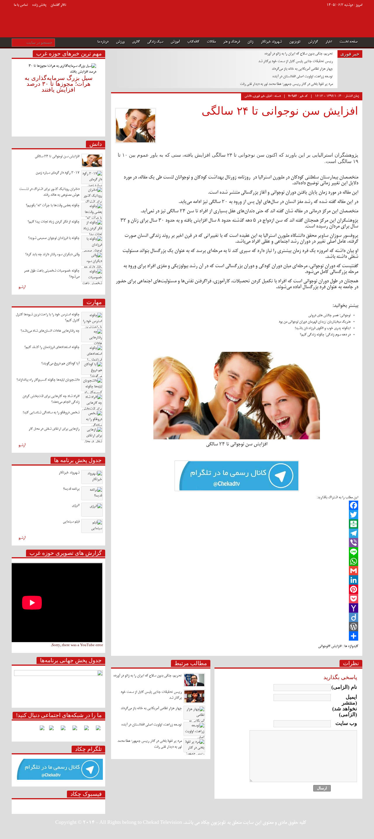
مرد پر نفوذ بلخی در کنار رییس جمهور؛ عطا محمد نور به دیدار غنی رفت (286, 84)
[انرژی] (92, 510)
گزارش (313, 42)
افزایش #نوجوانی (330, 646)
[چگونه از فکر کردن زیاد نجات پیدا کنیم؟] (92, 226)
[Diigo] (236, 617)
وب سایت (346, 723)
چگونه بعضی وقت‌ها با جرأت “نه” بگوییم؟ (52, 205)
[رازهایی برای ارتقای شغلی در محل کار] (92, 433)
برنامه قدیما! (71, 489)
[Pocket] (236, 598)
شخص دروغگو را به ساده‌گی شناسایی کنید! (51, 413)
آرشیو (21, 287)
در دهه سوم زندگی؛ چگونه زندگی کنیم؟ (325, 335)
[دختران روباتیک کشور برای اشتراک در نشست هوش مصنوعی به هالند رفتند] (92, 193)
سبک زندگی (155, 42)
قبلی (16, 95)
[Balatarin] (236, 524)
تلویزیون (295, 42)
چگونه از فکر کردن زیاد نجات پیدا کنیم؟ (53, 222)
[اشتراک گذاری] (236, 636)
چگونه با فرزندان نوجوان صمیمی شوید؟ (53, 238)
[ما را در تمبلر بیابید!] (39, 730)
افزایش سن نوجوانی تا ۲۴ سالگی (280, 110)
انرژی (75, 505)
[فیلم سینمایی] (92, 526)
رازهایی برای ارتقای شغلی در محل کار (54, 429)
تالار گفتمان (58, 5)
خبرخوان (18, 17)
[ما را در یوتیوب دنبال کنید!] (49, 730)
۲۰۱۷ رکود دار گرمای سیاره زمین (57, 173)
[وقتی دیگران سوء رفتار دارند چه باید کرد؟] (92, 259)
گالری (136, 42)
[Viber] (236, 542)
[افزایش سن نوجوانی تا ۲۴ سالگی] (92, 161)
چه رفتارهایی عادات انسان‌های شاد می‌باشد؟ (49, 331)
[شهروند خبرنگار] (92, 477)
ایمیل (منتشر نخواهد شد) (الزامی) (344, 705)
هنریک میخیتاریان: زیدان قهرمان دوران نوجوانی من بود (315, 322)
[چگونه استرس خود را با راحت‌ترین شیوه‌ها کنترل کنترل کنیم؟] (92, 319)
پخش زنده (39, 5)
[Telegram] (236, 533)
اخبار (328, 42)
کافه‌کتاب (193, 42)
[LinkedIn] (236, 580)
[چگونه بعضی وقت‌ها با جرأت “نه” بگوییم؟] (92, 210)
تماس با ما (21, 5)
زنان (250, 42)
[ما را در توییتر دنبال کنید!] (84, 730)
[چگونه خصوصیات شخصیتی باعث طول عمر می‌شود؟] (92, 275)
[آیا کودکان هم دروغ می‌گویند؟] (92, 368)
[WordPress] (236, 626)
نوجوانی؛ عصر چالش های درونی (329, 315)
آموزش (175, 42)
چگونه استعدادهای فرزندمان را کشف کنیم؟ (51, 347)
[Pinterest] (236, 589)
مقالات (211, 42)
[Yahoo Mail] (236, 608)
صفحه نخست (349, 42)
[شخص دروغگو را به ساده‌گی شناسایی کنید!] (92, 417)
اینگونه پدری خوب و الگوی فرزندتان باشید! (323, 328)
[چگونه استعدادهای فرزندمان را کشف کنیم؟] (92, 352)
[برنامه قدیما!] (92, 493)
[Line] (236, 552)
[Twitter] (236, 514)
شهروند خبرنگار (271, 42)
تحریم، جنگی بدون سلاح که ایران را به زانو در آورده (298, 54)
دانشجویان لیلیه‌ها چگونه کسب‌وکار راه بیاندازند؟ (47, 380)
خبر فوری (259, 96)
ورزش (120, 42)
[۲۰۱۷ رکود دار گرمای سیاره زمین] (92, 177)
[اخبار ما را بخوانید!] (60, 730)
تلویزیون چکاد (262, 13)
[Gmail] (236, 570)
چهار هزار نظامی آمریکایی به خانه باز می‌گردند (302, 69)
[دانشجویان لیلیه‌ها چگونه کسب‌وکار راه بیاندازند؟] (92, 384)
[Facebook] (236, 505)
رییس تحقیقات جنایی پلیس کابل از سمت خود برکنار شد (295, 61)
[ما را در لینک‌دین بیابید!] (72, 730)
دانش (248, 96)
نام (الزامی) (344, 687)
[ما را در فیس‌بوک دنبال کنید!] (96, 730)
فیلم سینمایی (71, 522)
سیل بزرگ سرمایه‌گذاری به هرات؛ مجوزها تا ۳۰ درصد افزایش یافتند (59, 83)
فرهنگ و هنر (231, 42)
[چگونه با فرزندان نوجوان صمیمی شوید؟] (92, 242)
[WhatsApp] (236, 561)
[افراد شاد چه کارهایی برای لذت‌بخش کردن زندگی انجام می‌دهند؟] (92, 401)
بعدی (101, 95)
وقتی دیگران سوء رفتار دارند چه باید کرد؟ (52, 254)
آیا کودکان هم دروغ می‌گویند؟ (60, 364)
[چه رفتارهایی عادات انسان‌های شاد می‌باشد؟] (92, 335)
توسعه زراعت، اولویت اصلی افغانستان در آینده (302, 76)
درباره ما (102, 42)
